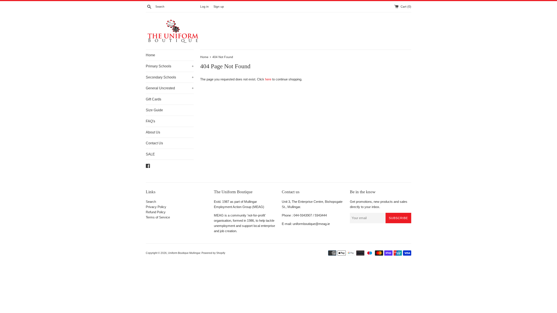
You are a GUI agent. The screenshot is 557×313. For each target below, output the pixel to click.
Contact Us (154, 143)
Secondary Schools (170, 77)
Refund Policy (156, 212)
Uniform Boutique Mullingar (184, 253)
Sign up (218, 6)
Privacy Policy (156, 207)
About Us (153, 132)
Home (150, 55)
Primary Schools (170, 66)
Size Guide (154, 110)
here (268, 79)
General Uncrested (170, 88)
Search (151, 201)
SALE (150, 154)
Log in (204, 6)
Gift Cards (153, 99)
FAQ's (150, 121)
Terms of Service (158, 217)
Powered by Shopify (213, 253)
